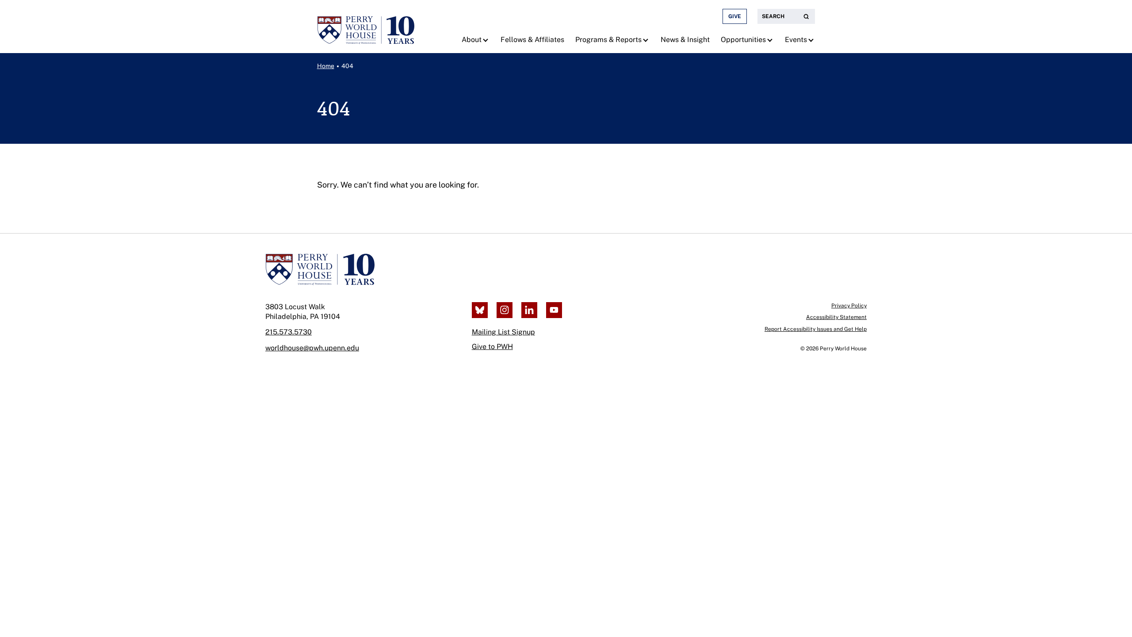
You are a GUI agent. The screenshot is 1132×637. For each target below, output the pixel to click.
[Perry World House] (320, 269)
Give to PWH (492, 346)
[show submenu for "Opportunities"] (771, 39)
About (472, 39)
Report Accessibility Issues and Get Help (816, 329)
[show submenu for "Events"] (812, 39)
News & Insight (685, 39)
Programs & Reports (608, 39)
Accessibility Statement (836, 317)
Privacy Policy (849, 306)
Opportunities (743, 39)
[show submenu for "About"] (487, 39)
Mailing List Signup (503, 332)
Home (325, 65)
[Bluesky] (480, 310)
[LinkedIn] (529, 310)
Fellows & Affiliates (532, 39)
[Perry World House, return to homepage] (365, 26)
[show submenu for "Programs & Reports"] (647, 39)
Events (796, 39)
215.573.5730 (288, 332)
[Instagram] (504, 310)
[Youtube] (554, 310)
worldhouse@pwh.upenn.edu (312, 348)
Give (734, 16)
